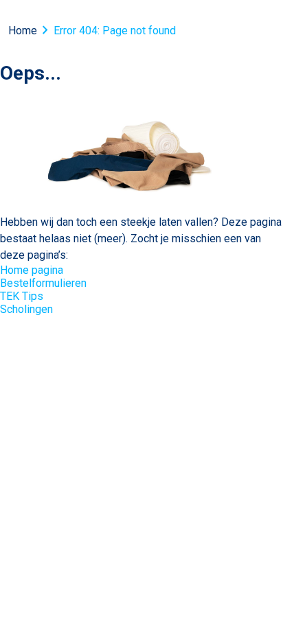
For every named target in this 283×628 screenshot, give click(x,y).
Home (22, 30)
